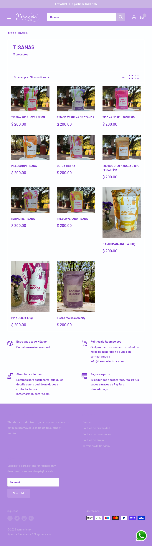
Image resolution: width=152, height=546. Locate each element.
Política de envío (93, 440)
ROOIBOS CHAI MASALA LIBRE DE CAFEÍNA (121, 168)
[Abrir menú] (9, 17)
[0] (141, 17)
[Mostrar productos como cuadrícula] (131, 77)
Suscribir (19, 493)
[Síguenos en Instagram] (24, 518)
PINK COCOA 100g (22, 317)
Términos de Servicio (96, 446)
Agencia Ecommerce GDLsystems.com (29, 534)
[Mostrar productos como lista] (137, 77)
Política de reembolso (96, 434)
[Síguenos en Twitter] (17, 518)
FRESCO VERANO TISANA (72, 218)
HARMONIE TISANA (23, 218)
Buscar (87, 422)
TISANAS (23, 32)
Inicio (10, 32)
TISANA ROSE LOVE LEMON (28, 117)
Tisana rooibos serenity (71, 317)
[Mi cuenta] (134, 17)
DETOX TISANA (66, 165)
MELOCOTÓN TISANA (24, 165)
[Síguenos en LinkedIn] (31, 518)
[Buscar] (120, 17)
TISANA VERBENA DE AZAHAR (75, 117)
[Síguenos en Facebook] (10, 518)
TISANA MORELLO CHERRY (119, 117)
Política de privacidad (96, 428)
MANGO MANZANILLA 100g (119, 244)
